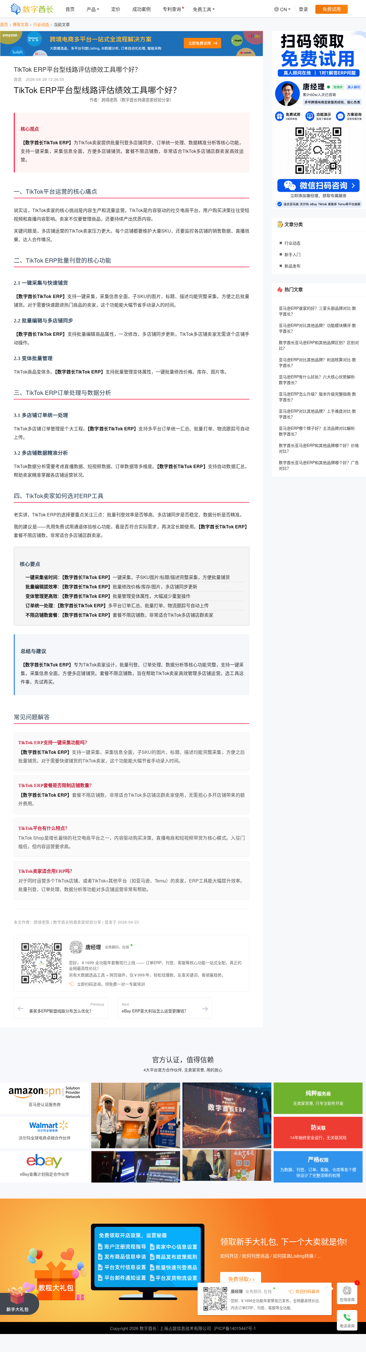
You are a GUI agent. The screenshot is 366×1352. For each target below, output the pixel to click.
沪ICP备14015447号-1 (235, 1328)
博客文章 (21, 24)
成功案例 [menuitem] (141, 9)
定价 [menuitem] (115, 9)
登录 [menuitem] (303, 9)
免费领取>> (241, 1279)
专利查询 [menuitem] (172, 9)
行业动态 (41, 24)
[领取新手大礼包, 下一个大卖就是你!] (19, 1300)
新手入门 (293, 254)
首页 (4, 24)
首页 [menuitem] (70, 9)
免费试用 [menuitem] (332, 9)
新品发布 (293, 266)
